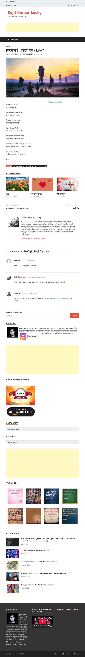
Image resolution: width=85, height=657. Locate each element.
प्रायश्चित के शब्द (36, 194)
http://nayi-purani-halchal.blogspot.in (56, 298)
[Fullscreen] (51, 626)
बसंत (7, 194)
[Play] (34, 626)
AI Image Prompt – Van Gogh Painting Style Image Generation (43, 573)
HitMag (76, 654)
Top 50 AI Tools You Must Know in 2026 (35, 550)
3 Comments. (38, 54)
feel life (19, 166)
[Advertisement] (44, 27)
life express (27, 166)
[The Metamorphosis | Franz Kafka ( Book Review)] (12, 562)
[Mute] (49, 626)
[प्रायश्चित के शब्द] (42, 185)
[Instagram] (71, 5)
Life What (35, 166)
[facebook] (69, 5)
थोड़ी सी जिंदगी (60, 194)
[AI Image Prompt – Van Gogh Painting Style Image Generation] (12, 573)
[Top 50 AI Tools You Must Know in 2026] (12, 550)
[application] (42, 622)
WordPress (67, 654)
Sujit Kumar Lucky (25, 12)
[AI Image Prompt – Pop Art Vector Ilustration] (12, 585)
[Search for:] (42, 315)
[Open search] (76, 39)
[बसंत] (17, 185)
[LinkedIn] (74, 5)
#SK (14, 166)
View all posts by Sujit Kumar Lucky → (34, 238)
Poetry (8, 47)
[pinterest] (77, 5)
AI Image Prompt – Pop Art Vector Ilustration (37, 585)
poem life (43, 166)
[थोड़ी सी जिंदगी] (67, 185)
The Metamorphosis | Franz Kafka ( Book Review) (39, 562)
